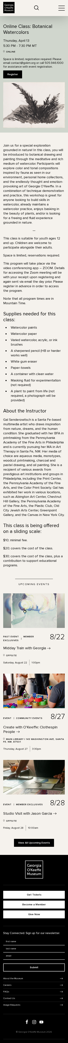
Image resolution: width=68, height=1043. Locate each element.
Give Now (34, 914)
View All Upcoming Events (34, 842)
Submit (34, 967)
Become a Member (34, 904)
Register (12, 74)
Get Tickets (34, 894)
